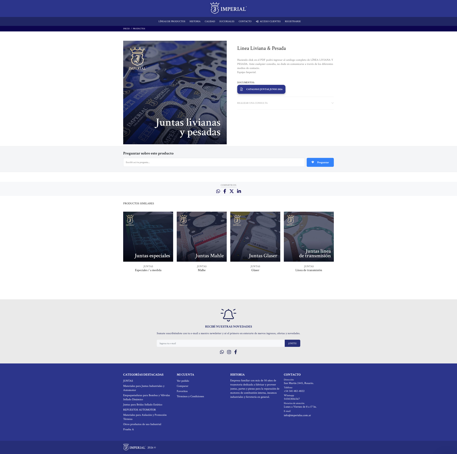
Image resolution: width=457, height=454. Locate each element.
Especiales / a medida (148, 270)
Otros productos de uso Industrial (142, 424)
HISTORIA (195, 21)
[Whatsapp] (222, 352)
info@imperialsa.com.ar (297, 415)
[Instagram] (229, 352)
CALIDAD (210, 21)
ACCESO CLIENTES (270, 21)
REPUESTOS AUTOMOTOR (139, 410)
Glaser (255, 270)
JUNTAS (148, 266)
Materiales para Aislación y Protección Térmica (145, 417)
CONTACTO (245, 21)
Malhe (202, 270)
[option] (148, 247)
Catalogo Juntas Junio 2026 (264, 89)
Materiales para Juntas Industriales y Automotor (143, 388)
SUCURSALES (226, 21)
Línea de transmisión (308, 270)
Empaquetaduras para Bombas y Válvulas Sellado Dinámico (146, 397)
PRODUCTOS (139, 28)
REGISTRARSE (293, 21)
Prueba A (128, 429)
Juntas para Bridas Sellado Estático (142, 404)
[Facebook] (235, 352)
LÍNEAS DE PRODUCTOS (172, 21)
